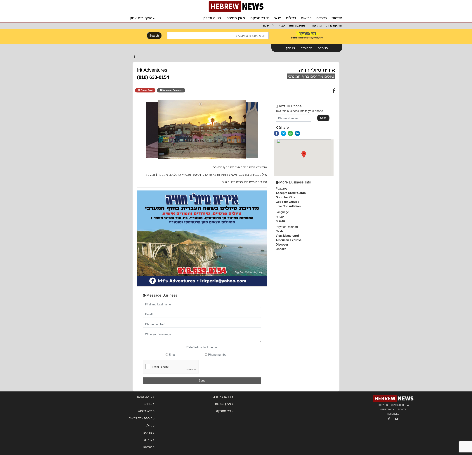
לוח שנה (268, 25)
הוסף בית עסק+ (142, 17)
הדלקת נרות (334, 25)
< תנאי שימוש (146, 411)
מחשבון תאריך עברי (292, 25)
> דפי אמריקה (224, 411)
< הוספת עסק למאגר (142, 418)
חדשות (337, 18)
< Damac (149, 447)
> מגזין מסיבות (224, 404)
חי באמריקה (260, 18)
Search (154, 35)
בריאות (306, 18)
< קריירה (149, 440)
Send (202, 380)
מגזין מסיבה (235, 18)
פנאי (277, 18)
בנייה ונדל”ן (212, 18)
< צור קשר (148, 432)
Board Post (147, 90)
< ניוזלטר (149, 425)
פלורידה (323, 48)
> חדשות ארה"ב (223, 396)
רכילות (291, 18)
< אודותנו (149, 404)
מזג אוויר (316, 25)
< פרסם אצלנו (146, 396)
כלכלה (321, 18)
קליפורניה (306, 48)
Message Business (172, 90)
